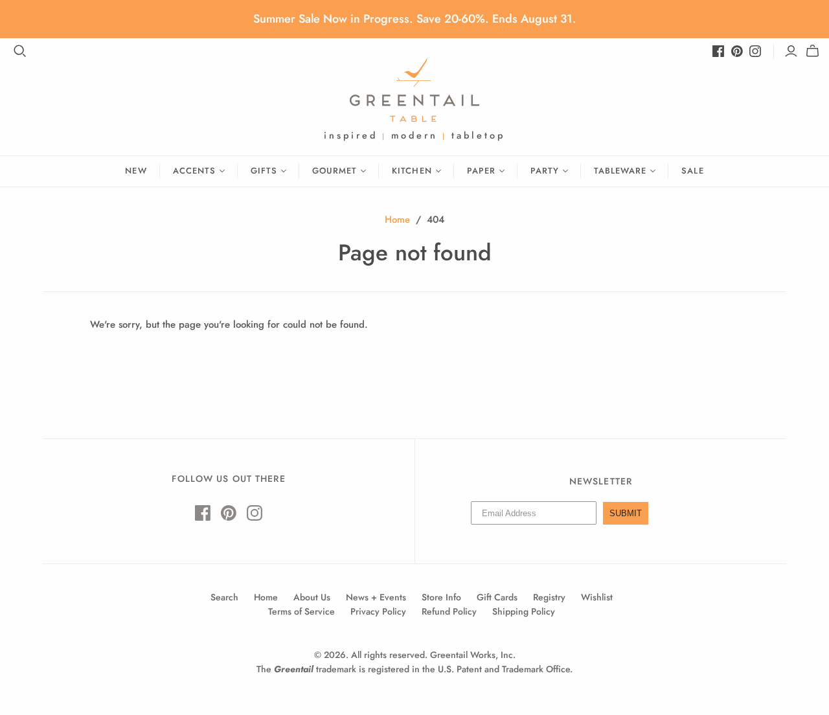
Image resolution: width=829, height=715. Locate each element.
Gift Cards (497, 597)
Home (397, 219)
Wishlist (597, 597)
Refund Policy (449, 611)
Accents (194, 171)
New (135, 171)
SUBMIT (625, 513)
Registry (549, 597)
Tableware (620, 171)
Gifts (264, 171)
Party (544, 171)
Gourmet (334, 171)
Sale (692, 171)
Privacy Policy (378, 611)
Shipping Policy (523, 611)
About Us (311, 597)
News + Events (376, 597)
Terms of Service (301, 611)
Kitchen (411, 171)
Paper (481, 171)
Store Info (441, 597)
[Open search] (20, 51)
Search (224, 597)
